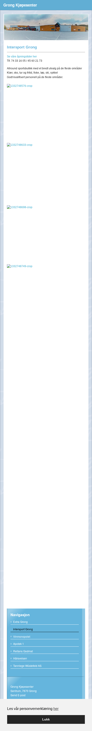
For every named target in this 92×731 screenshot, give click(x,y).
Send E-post (17, 695)
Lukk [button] (46, 719)
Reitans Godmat (23, 651)
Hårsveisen (20, 658)
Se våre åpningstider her (22, 56)
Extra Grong (20, 622)
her (56, 709)
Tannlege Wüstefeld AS (27, 666)
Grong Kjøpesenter (20, 5)
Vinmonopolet (21, 636)
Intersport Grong (23, 629)
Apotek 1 (18, 644)
